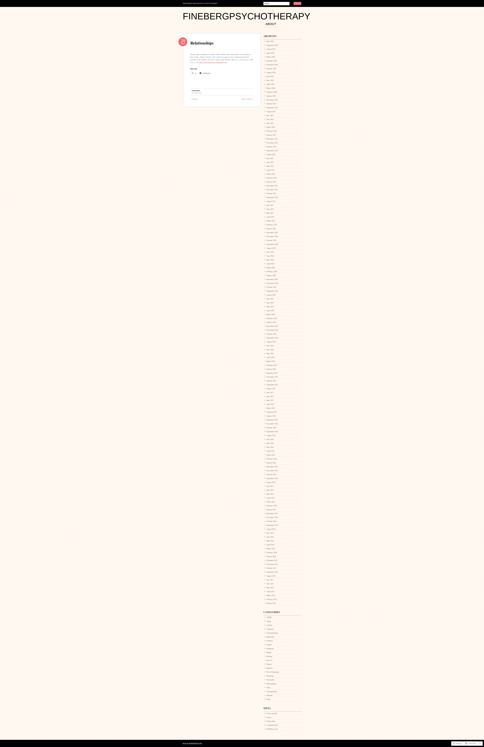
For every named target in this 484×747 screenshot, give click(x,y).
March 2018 (271, 361)
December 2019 (272, 279)
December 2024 (272, 64)
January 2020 (271, 275)
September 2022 (272, 150)
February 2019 (272, 318)
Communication (272, 633)
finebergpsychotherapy (246, 16)
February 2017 (272, 412)
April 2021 (270, 217)
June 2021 (270, 209)
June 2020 (270, 256)
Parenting (270, 676)
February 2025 (272, 61)
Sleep (268, 687)
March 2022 (271, 174)
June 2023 (270, 119)
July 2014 (270, 533)
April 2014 (270, 544)
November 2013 (272, 564)
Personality (271, 680)
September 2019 (272, 291)
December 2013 (272, 560)
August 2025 (271, 49)
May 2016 (270, 447)
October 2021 (271, 193)
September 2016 (272, 431)
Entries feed (271, 721)
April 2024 (270, 84)
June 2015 (270, 490)
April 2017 (270, 404)
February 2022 (272, 178)
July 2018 (270, 345)
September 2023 (272, 107)
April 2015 (270, 498)
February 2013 (272, 599)
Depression (270, 637)
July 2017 (270, 392)
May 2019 (270, 306)
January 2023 (271, 135)
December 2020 (272, 232)
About (270, 24)
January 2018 (271, 369)
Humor (269, 664)
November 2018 (272, 330)
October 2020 (271, 240)
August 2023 (271, 111)
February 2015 (272, 505)
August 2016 (271, 435)
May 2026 (270, 41)
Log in (269, 717)
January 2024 (271, 96)
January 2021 (271, 228)
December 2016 (272, 420)
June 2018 (270, 349)
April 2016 (270, 451)
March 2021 (271, 221)
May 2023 (270, 123)
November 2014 (272, 517)
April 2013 (270, 591)
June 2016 (270, 443)
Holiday (269, 656)
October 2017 (271, 381)
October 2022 (271, 146)
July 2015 (270, 486)
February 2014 (272, 552)
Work (268, 699)
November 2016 (272, 423)
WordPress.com (272, 729)
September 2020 (272, 244)
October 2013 (271, 568)
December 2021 (272, 185)
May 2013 (270, 587)
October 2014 (271, 521)
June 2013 (270, 583)
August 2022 (271, 154)
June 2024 (270, 76)
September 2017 (272, 384)
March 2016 (271, 455)
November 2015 (272, 470)
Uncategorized (197, 93)
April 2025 (270, 53)
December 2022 (272, 139)
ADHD (269, 617)
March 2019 (271, 314)
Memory (270, 668)
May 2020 (270, 260)
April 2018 (270, 357)
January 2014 (271, 556)
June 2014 (270, 537)
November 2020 (272, 236)
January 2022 (271, 182)
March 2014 (271, 548)
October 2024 (271, 68)
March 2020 (271, 267)
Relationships (202, 43)
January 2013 (271, 603)
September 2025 (272, 45)
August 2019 (271, 295)
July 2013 (270, 580)
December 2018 (272, 326)
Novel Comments (273, 672)
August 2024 (271, 72)
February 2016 (272, 459)
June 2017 (270, 396)
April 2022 (270, 170)
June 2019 (270, 302)
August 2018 (271, 342)
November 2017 (272, 377)
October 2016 (271, 427)
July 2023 (270, 115)
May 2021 (270, 213)
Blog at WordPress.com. (192, 743)
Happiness (270, 648)
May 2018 (270, 353)
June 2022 (270, 162)
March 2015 (271, 502)
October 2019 (271, 287)
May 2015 (270, 494)
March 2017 (271, 408)
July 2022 (270, 158)
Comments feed (272, 725)
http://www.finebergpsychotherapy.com (213, 62)
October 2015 (271, 474)
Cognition (270, 629)
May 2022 (270, 166)
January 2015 (271, 509)
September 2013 (272, 572)
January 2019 (271, 322)
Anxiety (269, 625)
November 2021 (272, 189)
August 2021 (271, 201)
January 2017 (271, 416)
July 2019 (270, 299)
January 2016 (271, 462)
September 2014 (272, 525)
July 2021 (270, 205)
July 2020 (270, 252)
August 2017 (271, 388)
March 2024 (271, 88)
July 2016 (270, 439)
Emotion (270, 640)
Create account (272, 713)
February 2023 (272, 131)
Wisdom (194, 99)
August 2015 (271, 482)
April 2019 (270, 310)
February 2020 (272, 271)
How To (269, 660)
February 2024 (272, 92)
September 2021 (272, 197)
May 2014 (270, 541)
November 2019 (272, 283)
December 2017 (272, 373)
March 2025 (271, 57)
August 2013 (271, 576)
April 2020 (270, 263)
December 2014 (272, 513)
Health (269, 652)
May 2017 (270, 400)
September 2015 (272, 478)
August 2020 (271, 248)
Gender (269, 644)
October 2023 (271, 103)
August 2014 (271, 529)
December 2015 (272, 466)
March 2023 (271, 127)
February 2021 (272, 224)
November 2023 (272, 100)
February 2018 (272, 365)
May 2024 (270, 80)
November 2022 (272, 142)
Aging (269, 621)
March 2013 (271, 595)
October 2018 (271, 334)
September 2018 (272, 338)
